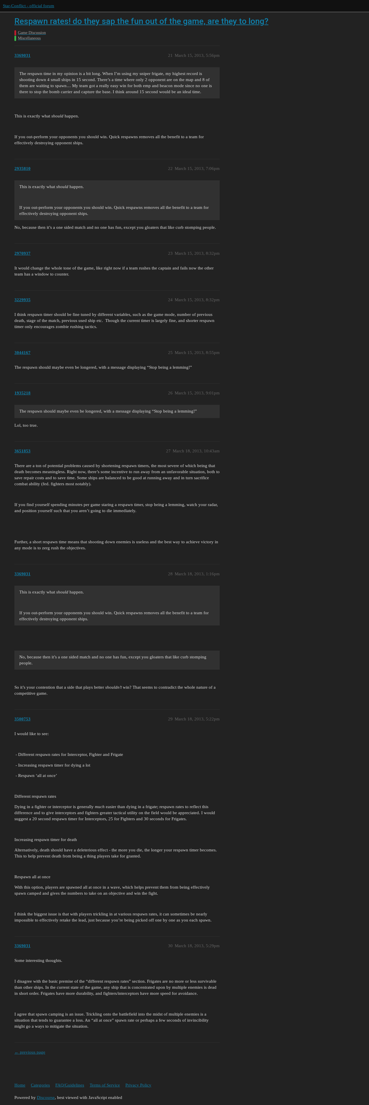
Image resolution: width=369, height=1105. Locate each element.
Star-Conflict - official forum (28, 5)
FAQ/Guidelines (69, 1085)
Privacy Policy (138, 1085)
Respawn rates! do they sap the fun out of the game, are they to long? (141, 21)
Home (19, 1085)
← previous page (29, 1052)
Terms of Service (105, 1085)
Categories (40, 1085)
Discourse (46, 1097)
